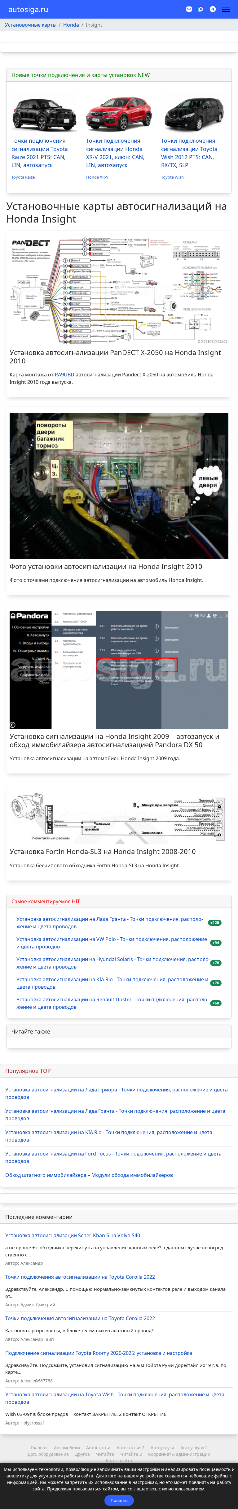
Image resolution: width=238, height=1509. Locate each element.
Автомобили (67, 1447)
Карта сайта (119, 1460)
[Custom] (213, 9)
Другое (82, 1454)
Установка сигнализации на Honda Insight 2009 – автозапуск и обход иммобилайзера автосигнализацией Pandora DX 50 (114, 740)
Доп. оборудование (48, 1454)
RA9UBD (64, 374)
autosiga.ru (28, 9)
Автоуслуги (162, 1447)
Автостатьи (98, 1447)
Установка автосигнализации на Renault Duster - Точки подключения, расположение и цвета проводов (112, 1003)
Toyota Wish (172, 177)
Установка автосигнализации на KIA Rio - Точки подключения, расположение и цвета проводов (112, 983)
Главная (39, 1447)
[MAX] (201, 8)
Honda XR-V (97, 177)
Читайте (105, 1454)
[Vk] (189, 9)
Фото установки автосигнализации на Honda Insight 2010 (106, 566)
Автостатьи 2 (130, 1447)
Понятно (119, 1500)
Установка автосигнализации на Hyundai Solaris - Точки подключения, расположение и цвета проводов (113, 963)
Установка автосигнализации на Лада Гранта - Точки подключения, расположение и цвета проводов (109, 923)
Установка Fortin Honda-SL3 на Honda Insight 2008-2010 (103, 851)
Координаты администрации (179, 1454)
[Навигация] (226, 9)
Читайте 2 (131, 1454)
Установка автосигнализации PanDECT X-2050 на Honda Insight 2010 (115, 356)
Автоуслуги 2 (194, 1447)
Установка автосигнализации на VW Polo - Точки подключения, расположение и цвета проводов (111, 943)
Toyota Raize (23, 177)
